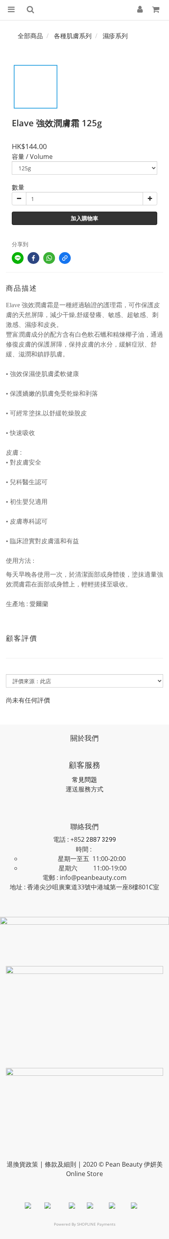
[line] (18, 258)
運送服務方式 (84, 789)
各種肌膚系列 (73, 35)
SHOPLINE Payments (96, 1224)
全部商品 (30, 35)
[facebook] (33, 258)
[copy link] (65, 258)
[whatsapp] (49, 258)
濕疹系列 (115, 35)
